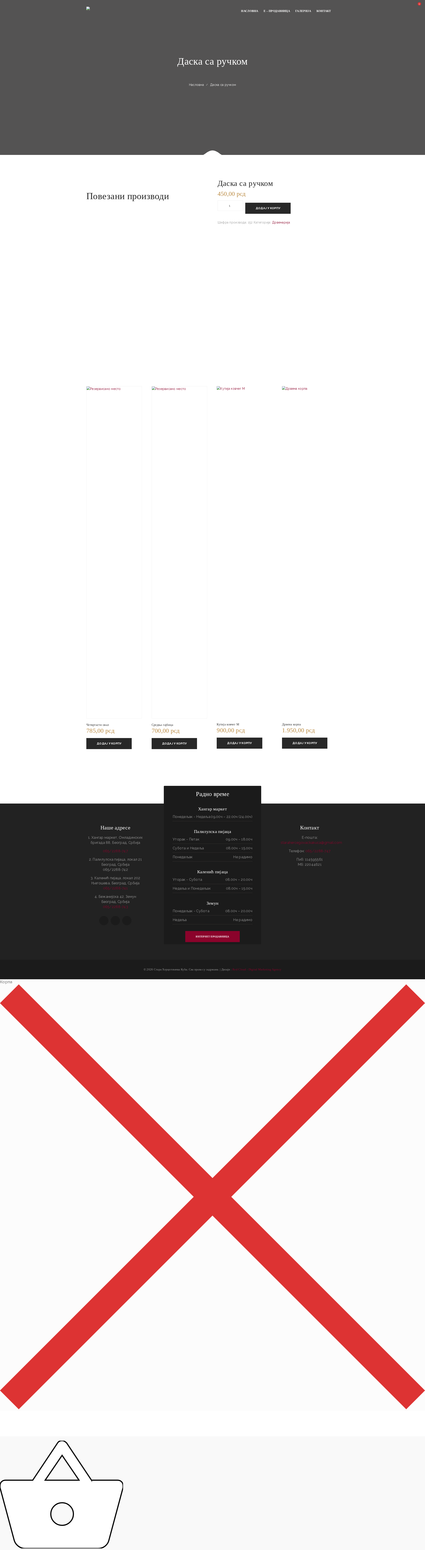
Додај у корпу (268, 208)
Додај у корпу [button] (109, 743)
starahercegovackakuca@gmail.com (311, 843)
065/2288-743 (115, 907)
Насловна (196, 85)
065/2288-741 (115, 888)
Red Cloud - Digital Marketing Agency (256, 969)
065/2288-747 (115, 851)
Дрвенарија (281, 222)
